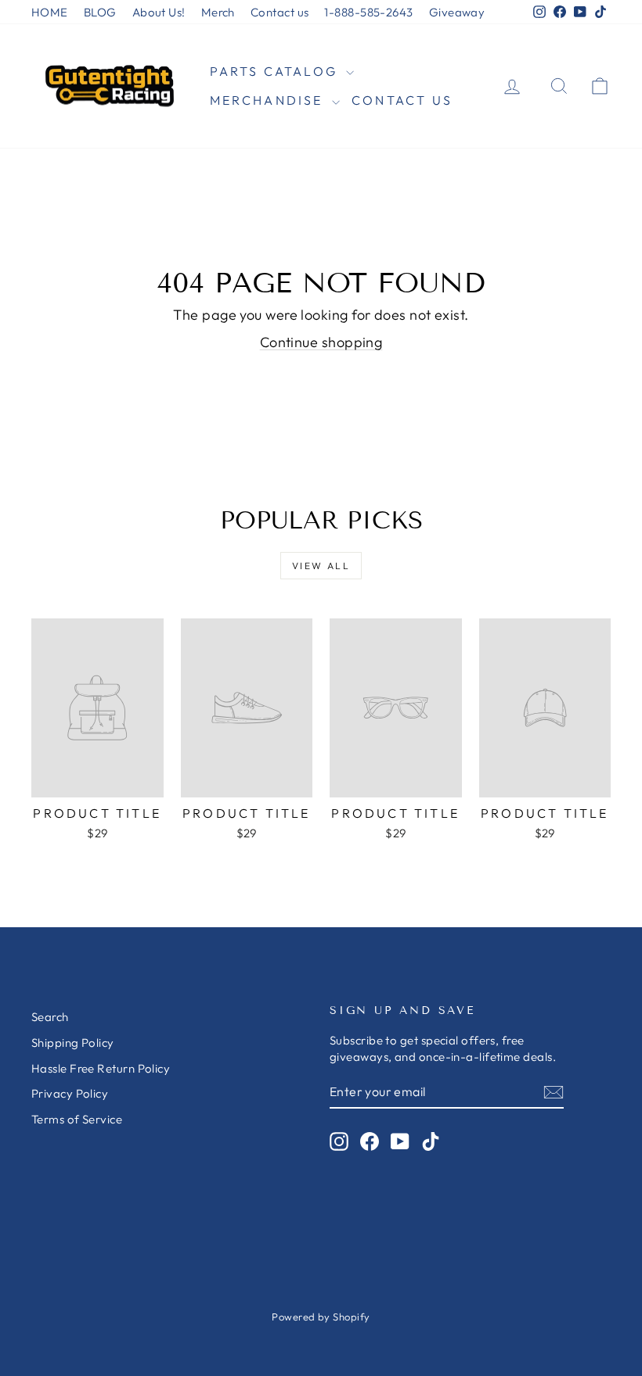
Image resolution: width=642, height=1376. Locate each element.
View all (321, 566)
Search (50, 1016)
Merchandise (269, 100)
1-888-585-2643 (368, 12)
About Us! (159, 12)
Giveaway (457, 12)
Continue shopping (321, 342)
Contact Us (402, 100)
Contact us (280, 12)
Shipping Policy (72, 1042)
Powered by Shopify (321, 1316)
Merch (218, 12)
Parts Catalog (276, 71)
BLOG (100, 12)
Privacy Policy (69, 1093)
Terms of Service (76, 1119)
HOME (49, 12)
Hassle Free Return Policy (100, 1068)
